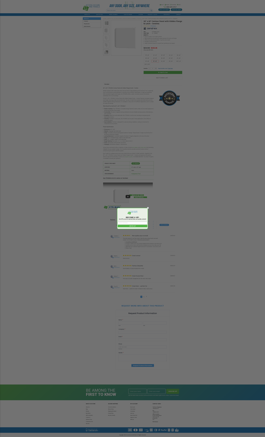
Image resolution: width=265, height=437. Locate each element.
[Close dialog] (148, 208)
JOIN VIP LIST (132, 226)
